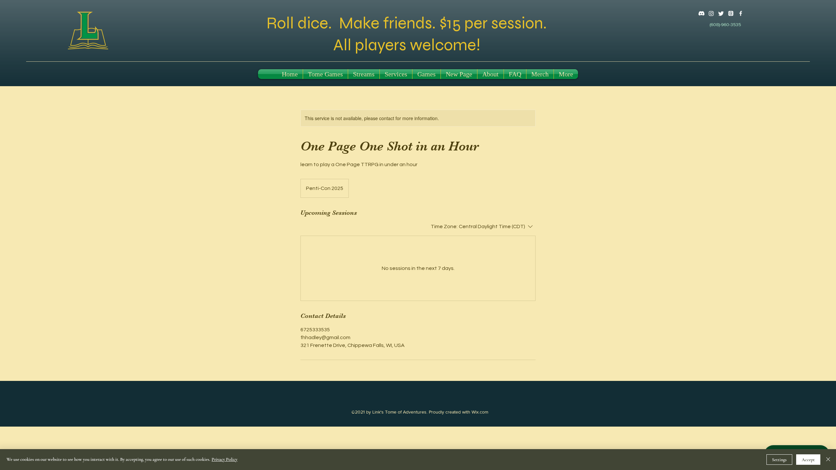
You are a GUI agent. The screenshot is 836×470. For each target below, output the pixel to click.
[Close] (828, 459)
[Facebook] (740, 13)
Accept (808, 459)
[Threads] (731, 13)
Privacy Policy (224, 459)
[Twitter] (721, 13)
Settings (779, 459)
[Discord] (701, 13)
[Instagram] (711, 13)
